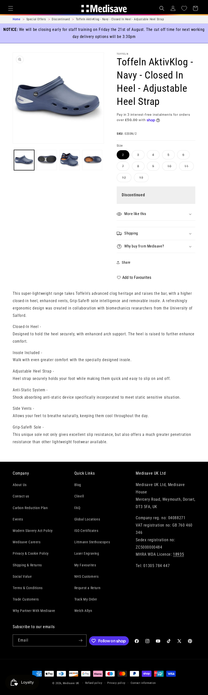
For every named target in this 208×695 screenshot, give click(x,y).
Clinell (79, 496)
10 (172, 167)
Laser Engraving (86, 553)
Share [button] (126, 262)
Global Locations (87, 519)
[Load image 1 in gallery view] (24, 160)
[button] (10, 8)
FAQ (77, 508)
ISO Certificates (86, 531)
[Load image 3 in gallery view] (69, 160)
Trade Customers (26, 599)
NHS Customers (86, 576)
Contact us (21, 496)
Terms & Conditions (28, 588)
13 (144, 178)
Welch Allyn (83, 611)
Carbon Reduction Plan (30, 508)
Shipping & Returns (27, 565)
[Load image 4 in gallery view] (92, 160)
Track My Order (85, 599)
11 (189, 167)
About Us (20, 485)
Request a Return (87, 588)
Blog (77, 485)
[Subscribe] (80, 640)
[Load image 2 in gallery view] (47, 160)
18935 (178, 554)
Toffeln (122, 53)
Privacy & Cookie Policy (31, 553)
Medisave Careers (27, 542)
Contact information (143, 683)
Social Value (22, 576)
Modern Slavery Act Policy (33, 531)
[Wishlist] (184, 8)
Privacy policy (116, 683)
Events (18, 519)
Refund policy (93, 683)
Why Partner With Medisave (34, 611)
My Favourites (85, 565)
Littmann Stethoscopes (92, 542)
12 (126, 178)
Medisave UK (71, 683)
